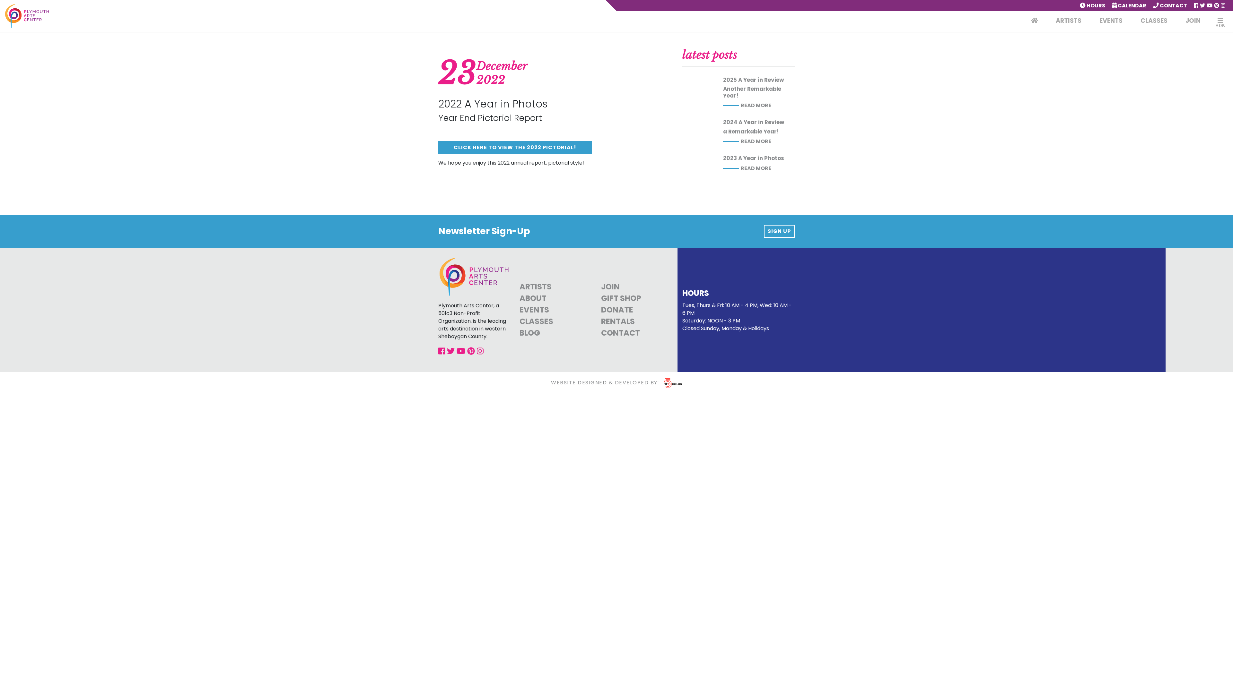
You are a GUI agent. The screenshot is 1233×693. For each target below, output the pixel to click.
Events (1111, 20)
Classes (1154, 20)
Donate (617, 309)
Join (1193, 20)
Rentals (618, 321)
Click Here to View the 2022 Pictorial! (515, 147)
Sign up (779, 231)
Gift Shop (621, 298)
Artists (1068, 20)
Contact (1173, 5)
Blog (530, 333)
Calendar (1131, 5)
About (533, 298)
